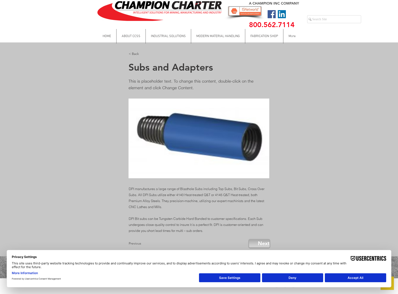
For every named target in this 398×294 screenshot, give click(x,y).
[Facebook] (272, 14)
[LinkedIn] (282, 14)
